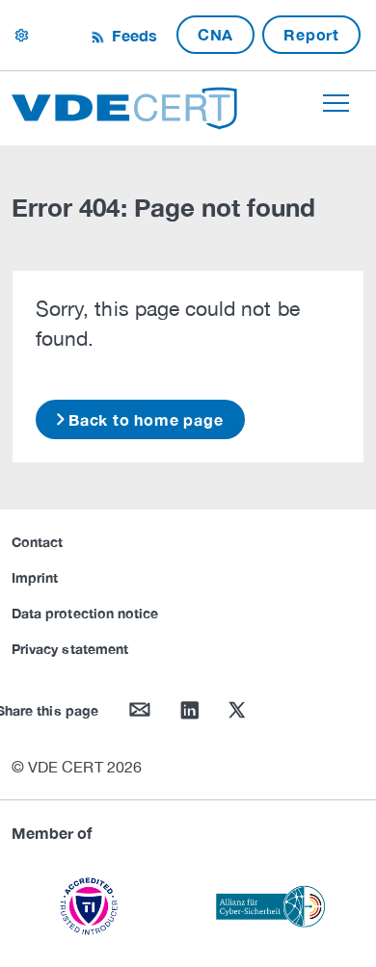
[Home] (124, 105)
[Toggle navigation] (336, 103)
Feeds (132, 35)
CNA (215, 34)
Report (311, 34)
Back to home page (146, 419)
